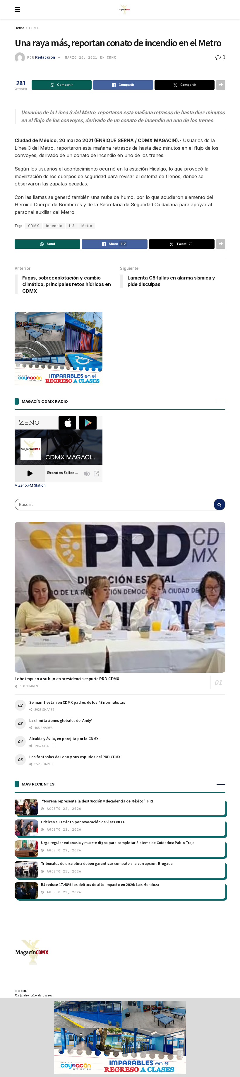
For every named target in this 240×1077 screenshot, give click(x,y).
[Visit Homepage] (124, 10)
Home (19, 28)
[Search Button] (219, 504)
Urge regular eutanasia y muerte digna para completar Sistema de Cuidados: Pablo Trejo (118, 842)
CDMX (34, 28)
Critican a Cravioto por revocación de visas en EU (83, 821)
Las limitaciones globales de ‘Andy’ (60, 720)
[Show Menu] (17, 9)
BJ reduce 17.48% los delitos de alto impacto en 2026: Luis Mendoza (100, 884)
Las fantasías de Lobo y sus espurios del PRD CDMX (75, 756)
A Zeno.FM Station (30, 485)
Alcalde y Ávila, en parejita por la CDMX (63, 738)
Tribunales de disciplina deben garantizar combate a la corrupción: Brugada (107, 863)
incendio (54, 226)
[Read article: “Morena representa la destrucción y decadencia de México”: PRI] (26, 807)
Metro (86, 226)
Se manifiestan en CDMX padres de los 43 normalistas (77, 702)
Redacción (45, 57)
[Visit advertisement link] (120, 1037)
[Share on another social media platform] (220, 85)
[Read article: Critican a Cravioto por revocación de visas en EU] (26, 827)
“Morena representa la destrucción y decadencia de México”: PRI (97, 801)
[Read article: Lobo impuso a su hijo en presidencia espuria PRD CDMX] (120, 597)
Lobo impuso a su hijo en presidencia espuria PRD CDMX (67, 678)
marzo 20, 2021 (81, 57)
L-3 (72, 226)
